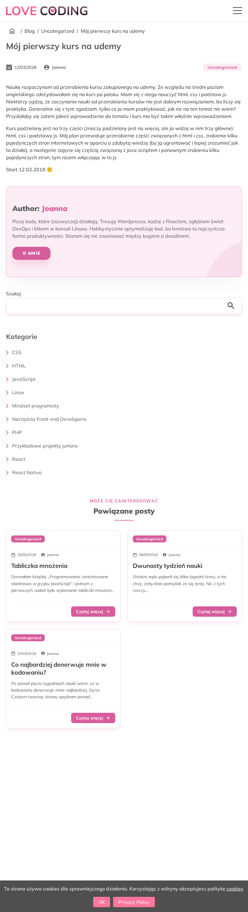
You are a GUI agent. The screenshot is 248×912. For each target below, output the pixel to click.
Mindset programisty (35, 406)
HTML (19, 366)
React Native (27, 472)
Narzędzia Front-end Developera (49, 419)
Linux (18, 392)
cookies (235, 889)
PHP (17, 432)
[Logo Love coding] (47, 11)
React (18, 459)
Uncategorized (57, 31)
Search (233, 306)
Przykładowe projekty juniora (45, 446)
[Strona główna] (12, 31)
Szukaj (13, 293)
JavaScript (24, 379)
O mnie (31, 253)
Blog (29, 31)
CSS (16, 352)
